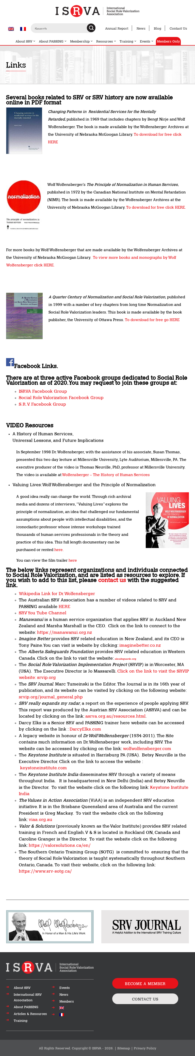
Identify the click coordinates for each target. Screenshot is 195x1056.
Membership (80, 41)
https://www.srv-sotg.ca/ (45, 870)
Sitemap (123, 1048)
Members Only (168, 41)
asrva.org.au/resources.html (115, 715)
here (73, 560)
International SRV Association (28, 997)
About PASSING (51, 41)
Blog (157, 28)
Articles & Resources (30, 1013)
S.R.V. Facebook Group (42, 403)
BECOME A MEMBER (145, 983)
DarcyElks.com (85, 728)
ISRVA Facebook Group (43, 390)
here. (59, 549)
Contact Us (178, 28)
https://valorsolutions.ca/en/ (60, 845)
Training (126, 41)
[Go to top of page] (50, 967)
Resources (104, 41)
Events (145, 41)
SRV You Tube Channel (42, 612)
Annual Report (116, 28)
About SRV (23, 41)
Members (66, 1001)
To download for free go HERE (152, 319)
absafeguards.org (125, 658)
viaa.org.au (40, 819)
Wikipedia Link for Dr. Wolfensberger (57, 593)
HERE (64, 606)
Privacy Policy (145, 1048)
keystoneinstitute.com (43, 767)
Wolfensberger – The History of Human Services (106, 474)
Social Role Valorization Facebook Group (61, 397)
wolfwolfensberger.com (146, 748)
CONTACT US (145, 999)
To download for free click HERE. (156, 207)
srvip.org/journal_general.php (51, 696)
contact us (112, 579)
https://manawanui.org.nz (64, 632)
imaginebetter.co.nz (140, 644)
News (141, 28)
